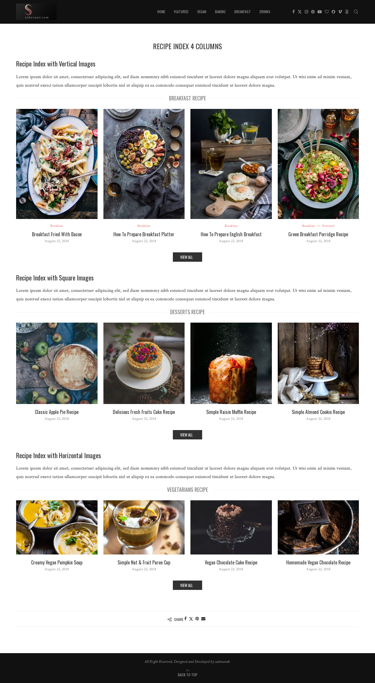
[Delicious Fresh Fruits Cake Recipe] (144, 363)
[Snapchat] (333, 11)
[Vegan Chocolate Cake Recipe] (231, 527)
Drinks (265, 11)
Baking (220, 11)
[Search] (356, 11)
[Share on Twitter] (191, 619)
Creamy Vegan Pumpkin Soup (56, 562)
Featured (181, 11)
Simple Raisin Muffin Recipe (231, 412)
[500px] (347, 11)
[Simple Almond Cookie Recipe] (318, 363)
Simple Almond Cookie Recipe (318, 412)
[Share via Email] (203, 619)
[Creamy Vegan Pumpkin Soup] (57, 527)
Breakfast (242, 11)
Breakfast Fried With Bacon (57, 234)
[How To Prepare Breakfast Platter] (144, 164)
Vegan (201, 11)
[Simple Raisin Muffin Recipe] (231, 363)
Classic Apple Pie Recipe (57, 412)
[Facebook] (293, 11)
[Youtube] (320, 11)
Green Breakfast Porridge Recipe (318, 234)
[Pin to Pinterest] (197, 619)
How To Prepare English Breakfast (231, 234)
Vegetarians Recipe (187, 489)
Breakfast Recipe (187, 98)
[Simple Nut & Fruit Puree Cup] (144, 527)
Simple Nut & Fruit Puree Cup (143, 562)
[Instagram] (306, 11)
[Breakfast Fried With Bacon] (57, 164)
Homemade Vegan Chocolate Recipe (318, 562)
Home (161, 11)
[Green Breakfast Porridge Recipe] (318, 164)
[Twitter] (300, 11)
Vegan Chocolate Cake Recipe (231, 562)
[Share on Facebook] (185, 619)
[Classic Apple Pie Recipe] (57, 363)
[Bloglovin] (327, 11)
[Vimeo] (340, 11)
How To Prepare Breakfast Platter (143, 234)
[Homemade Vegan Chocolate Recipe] (318, 527)
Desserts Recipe (187, 312)
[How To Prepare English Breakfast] (231, 164)
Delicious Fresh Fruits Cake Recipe (144, 412)
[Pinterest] (313, 11)
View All (187, 257)
